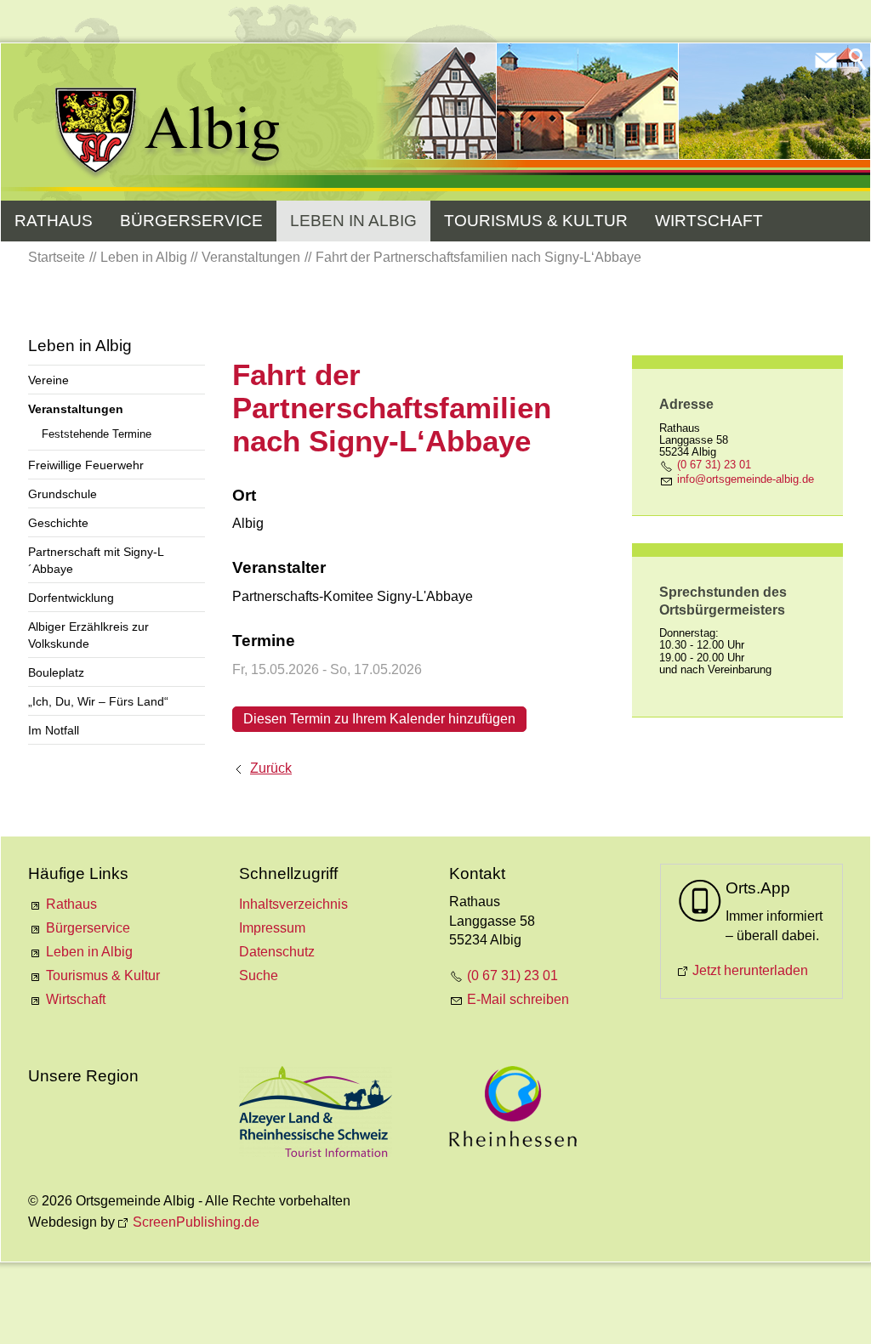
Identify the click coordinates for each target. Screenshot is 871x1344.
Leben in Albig (353, 221)
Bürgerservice (191, 221)
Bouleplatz (56, 672)
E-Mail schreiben (518, 999)
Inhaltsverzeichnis (293, 904)
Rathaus (53, 221)
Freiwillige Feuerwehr (86, 465)
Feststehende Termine (96, 434)
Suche (258, 975)
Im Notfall (53, 730)
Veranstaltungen (75, 409)
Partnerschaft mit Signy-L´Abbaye (96, 560)
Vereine (48, 380)
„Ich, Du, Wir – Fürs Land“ (98, 701)
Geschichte (58, 523)
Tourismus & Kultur (536, 221)
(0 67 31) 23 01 (714, 464)
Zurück (271, 768)
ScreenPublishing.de (196, 1222)
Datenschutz (277, 951)
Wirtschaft (709, 221)
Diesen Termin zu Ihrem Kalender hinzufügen (379, 719)
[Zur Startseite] (168, 133)
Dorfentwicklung (71, 597)
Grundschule (62, 494)
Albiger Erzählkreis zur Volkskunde (88, 635)
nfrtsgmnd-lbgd (744, 479)
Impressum (272, 928)
